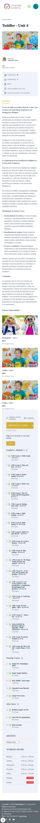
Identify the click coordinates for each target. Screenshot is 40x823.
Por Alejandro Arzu (8, 344)
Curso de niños (6, 19)
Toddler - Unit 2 (7, 403)
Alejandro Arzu (13, 60)
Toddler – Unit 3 (7, 370)
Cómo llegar (22, 816)
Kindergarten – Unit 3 (9, 338)
